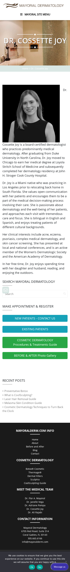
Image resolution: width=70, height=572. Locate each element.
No (39, 567)
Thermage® (35, 472)
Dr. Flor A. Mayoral (35, 498)
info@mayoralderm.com (35, 541)
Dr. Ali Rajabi (35, 512)
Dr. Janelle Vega (35, 501)
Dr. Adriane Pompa (35, 505)
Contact (35, 453)
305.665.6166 (35, 538)
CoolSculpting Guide (35, 483)
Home (25, 68)
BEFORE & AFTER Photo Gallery (35, 355)
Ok (31, 567)
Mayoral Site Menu (37, 14)
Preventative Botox (16, 391)
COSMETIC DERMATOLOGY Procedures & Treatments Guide (35, 342)
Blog (35, 450)
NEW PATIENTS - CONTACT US (35, 318)
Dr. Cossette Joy (35, 508)
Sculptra (35, 479)
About (35, 443)
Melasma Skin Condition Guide (23, 403)
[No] (66, 561)
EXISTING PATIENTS (35, 329)
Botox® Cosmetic (35, 468)
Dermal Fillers (35, 476)
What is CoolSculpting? (18, 395)
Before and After (35, 446)
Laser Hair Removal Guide (20, 399)
